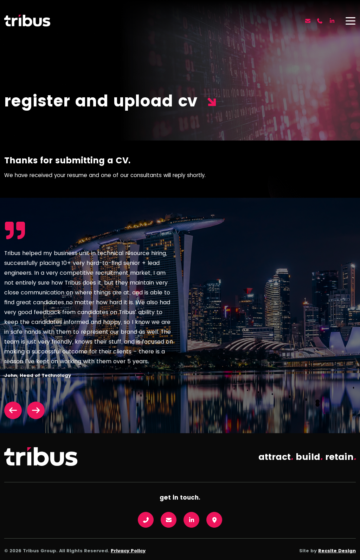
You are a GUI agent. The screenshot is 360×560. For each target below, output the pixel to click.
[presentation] (15, 410)
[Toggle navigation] (350, 20)
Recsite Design (337, 550)
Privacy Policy (128, 550)
